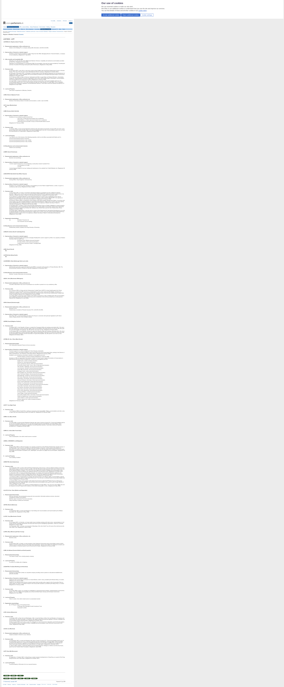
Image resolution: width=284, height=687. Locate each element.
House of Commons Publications (42, 31)
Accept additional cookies (111, 15)
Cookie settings (147, 15)
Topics (63, 29)
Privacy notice (44, 684)
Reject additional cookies (131, 15)
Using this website (32, 684)
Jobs (27, 684)
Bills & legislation (29, 29)
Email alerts (59, 20)
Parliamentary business (12, 27)
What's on (23, 29)
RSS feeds (65, 20)
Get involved (42, 27)
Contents (21, 34)
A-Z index (4, 684)
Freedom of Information (21, 684)
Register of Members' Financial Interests (56, 31)
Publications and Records (30, 31)
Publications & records (46, 29)
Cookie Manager (54, 684)
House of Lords (16, 29)
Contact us (70, 20)
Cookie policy (49, 684)
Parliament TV (55, 29)
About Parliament (34, 27)
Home (4, 27)
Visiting (48, 27)
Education (53, 27)
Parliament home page (12, 31)
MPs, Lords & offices (24, 27)
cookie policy (142, 10)
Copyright (38, 684)
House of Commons (7, 29)
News (60, 29)
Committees (37, 29)
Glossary (9, 684)
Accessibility (53, 20)
